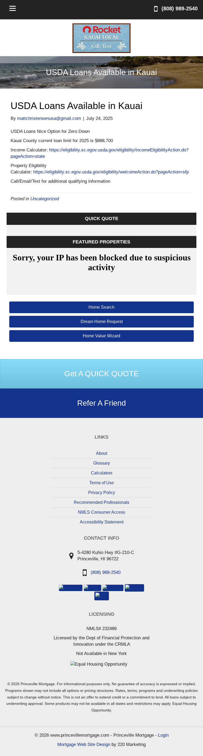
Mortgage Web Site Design (83, 744)
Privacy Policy (101, 492)
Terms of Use (101, 482)
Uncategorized (44, 198)
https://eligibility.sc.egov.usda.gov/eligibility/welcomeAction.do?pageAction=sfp (111, 171)
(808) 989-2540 (106, 572)
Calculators (101, 473)
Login (163, 735)
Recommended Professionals (101, 502)
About (101, 453)
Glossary (101, 463)
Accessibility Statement (101, 522)
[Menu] (12, 8)
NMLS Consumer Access (101, 512)
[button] (101, 307)
